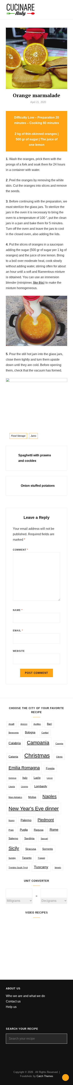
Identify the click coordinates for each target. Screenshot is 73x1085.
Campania (38, 742)
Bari (49, 723)
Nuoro (11, 820)
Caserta (59, 743)
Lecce (50, 778)
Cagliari (44, 732)
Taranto (27, 857)
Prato (11, 830)
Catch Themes (45, 1076)
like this (38, 282)
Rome (54, 830)
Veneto (58, 867)
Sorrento (47, 848)
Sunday (12, 858)
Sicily (14, 848)
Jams (33, 436)
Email (18, 630)
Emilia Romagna (24, 767)
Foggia (50, 768)
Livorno (24, 786)
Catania (13, 756)
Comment (20, 549)
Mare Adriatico (15, 797)
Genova (12, 778)
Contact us (13, 1001)
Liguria (12, 786)
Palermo (26, 820)
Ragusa (38, 829)
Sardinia (29, 838)
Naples (49, 796)
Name (18, 610)
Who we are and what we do (25, 996)
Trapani (41, 858)
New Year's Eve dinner (34, 808)
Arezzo (23, 724)
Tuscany (41, 867)
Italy (24, 777)
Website (19, 651)
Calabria (15, 743)
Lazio (37, 777)
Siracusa (30, 848)
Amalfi (11, 724)
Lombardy (40, 786)
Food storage (18, 436)
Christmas (37, 755)
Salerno (13, 838)
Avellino (37, 724)
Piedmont (46, 820)
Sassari (44, 838)
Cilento (59, 757)
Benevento (14, 732)
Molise (32, 797)
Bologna (30, 732)
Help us (11, 1006)
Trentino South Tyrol (18, 867)
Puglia (24, 829)
